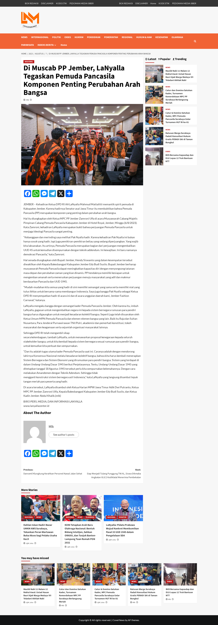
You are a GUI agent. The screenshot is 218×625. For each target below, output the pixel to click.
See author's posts (63, 434)
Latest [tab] (151, 59)
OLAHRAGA (177, 37)
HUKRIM (79, 37)
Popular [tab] (165, 59)
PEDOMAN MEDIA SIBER (82, 3)
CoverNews (119, 620)
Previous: (52, 471)
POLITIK (56, 37)
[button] (195, 41)
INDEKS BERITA (46, 45)
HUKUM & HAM (144, 37)
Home (153, 3)
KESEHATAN (161, 37)
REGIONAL (127, 37)
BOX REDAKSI (31, 3)
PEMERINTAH (111, 37)
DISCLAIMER (47, 3)
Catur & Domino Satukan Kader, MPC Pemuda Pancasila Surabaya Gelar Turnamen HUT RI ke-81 (178, 117)
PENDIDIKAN (93, 37)
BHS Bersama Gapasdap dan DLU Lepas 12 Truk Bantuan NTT (180, 158)
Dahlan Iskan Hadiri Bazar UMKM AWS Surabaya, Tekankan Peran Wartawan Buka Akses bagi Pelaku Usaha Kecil (40, 532)
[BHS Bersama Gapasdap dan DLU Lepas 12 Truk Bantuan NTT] (154, 156)
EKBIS (68, 37)
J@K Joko (29, 543)
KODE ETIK (61, 3)
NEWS (24, 37)
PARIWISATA (27, 45)
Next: (114, 473)
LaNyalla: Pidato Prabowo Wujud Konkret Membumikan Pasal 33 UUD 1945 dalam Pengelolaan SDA (122, 530)
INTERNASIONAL (39, 37)
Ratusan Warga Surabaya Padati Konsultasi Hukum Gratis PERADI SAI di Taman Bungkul (179, 138)
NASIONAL (29, 61)
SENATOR (122, 517)
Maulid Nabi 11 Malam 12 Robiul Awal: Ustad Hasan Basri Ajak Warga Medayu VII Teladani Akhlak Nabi (179, 75)
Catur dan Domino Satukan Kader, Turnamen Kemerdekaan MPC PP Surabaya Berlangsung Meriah (179, 96)
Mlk (27, 100)
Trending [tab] (180, 59)
